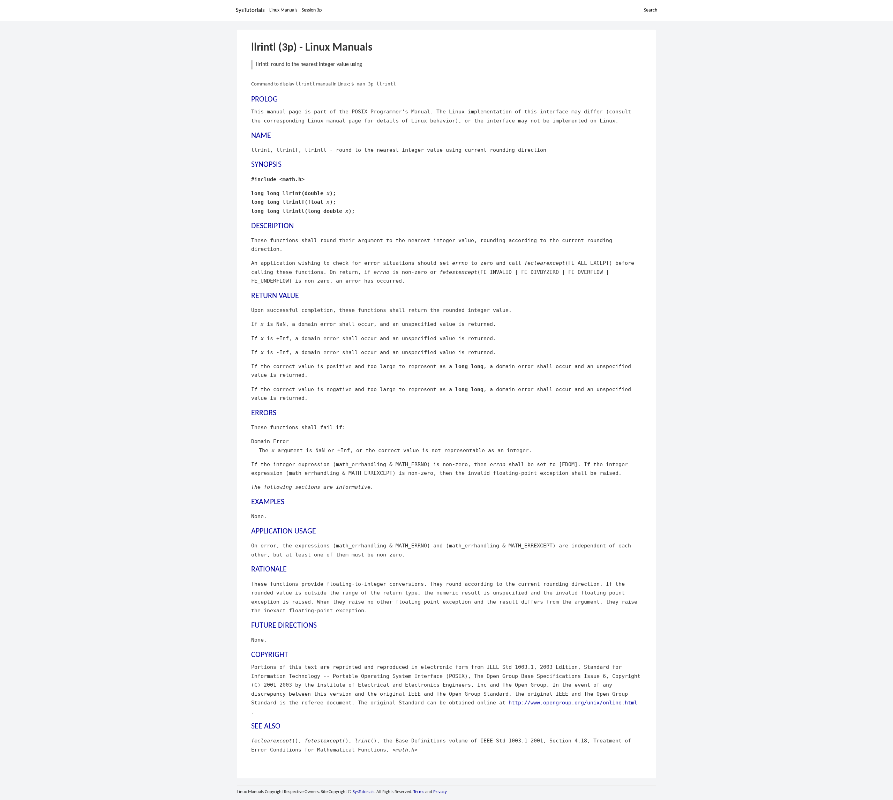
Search (650, 10)
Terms (418, 792)
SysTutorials (250, 10)
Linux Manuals (283, 10)
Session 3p (312, 10)
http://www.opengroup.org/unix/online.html (573, 702)
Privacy (440, 792)
